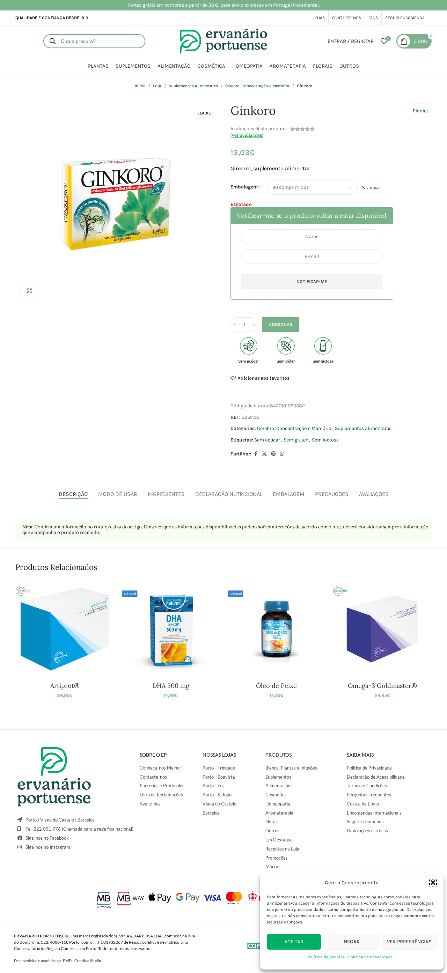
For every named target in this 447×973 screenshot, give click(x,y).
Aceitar (293, 941)
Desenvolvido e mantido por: (57, 960)
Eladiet (420, 111)
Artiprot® (65, 686)
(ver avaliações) (246, 135)
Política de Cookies (326, 957)
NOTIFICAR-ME (311, 281)
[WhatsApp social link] (282, 454)
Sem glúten (296, 440)
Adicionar (280, 324)
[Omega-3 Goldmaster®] (382, 629)
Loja (157, 85)
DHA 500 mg (170, 686)
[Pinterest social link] (273, 454)
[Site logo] (223, 41)
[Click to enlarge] (29, 290)
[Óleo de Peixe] (276, 629)
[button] (433, 882)
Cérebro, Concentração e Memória (257, 85)
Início (140, 85)
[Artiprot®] (64, 629)
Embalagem (244, 187)
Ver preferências (409, 941)
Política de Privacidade (370, 957)
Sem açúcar (267, 440)
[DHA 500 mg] (170, 629)
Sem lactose (325, 440)
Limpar (373, 187)
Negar (352, 941)
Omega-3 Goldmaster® (382, 686)
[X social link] (264, 454)
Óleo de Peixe (276, 686)
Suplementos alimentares (193, 85)
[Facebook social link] (255, 454)
